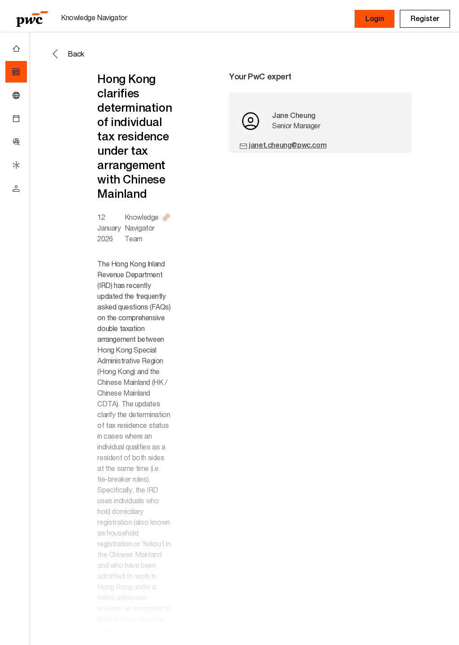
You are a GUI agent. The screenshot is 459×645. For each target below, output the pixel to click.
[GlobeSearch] (16, 95)
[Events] (16, 118)
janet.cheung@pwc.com (287, 145)
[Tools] (16, 142)
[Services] (16, 165)
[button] (374, 19)
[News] (16, 72)
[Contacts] (16, 188)
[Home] (16, 48)
